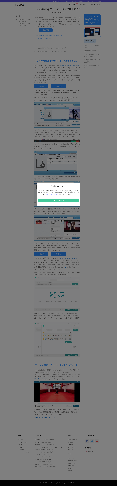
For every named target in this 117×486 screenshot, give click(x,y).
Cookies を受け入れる (58, 200)
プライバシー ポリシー (51, 194)
